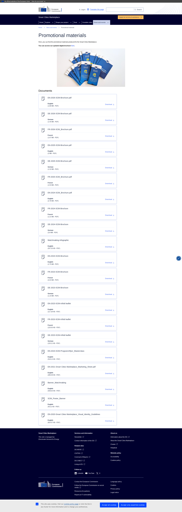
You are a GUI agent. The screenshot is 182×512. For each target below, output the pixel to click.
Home (41, 22)
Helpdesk (114, 448)
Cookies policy (115, 460)
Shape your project (62, 22)
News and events (100, 22)
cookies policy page (71, 504)
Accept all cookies (109, 505)
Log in (83, 9)
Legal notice (115, 492)
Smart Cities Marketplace (47, 433)
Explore (47, 22)
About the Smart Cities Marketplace (122, 440)
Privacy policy (115, 489)
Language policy (116, 481)
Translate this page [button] (97, 9)
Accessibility (115, 457)
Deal (75, 22)
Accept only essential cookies (133, 505)
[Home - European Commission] (51, 9)
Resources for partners (82, 491)
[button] (88, 9)
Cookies (113, 485)
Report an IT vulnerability (83, 495)
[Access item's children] (53, 22)
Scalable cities (87, 22)
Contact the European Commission (86, 481)
